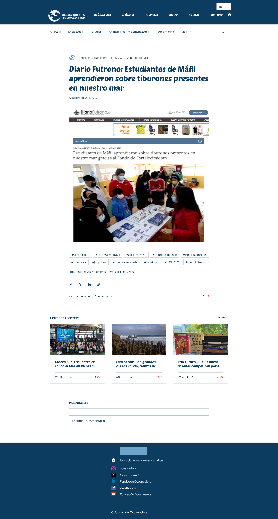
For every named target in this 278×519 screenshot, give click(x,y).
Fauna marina (165, 31)
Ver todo (222, 317)
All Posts (55, 31)
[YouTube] (113, 494)
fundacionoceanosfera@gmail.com (142, 460)
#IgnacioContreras (195, 254)
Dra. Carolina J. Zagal (122, 271)
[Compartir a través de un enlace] (98, 284)
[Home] (229, 15)
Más (184, 31)
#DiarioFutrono (195, 262)
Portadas (96, 31)
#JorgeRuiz (99, 262)
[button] (223, 31)
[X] (113, 475)
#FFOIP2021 (172, 262)
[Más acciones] (206, 57)
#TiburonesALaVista (125, 262)
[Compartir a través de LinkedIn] (89, 284)
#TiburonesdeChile (165, 254)
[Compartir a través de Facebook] (71, 284)
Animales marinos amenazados (129, 31)
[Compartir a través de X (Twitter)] (80, 284)
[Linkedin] (113, 481)
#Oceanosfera (80, 254)
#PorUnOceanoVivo (108, 254)
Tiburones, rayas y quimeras (88, 271)
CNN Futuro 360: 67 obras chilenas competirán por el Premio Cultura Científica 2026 (199, 364)
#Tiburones (78, 262)
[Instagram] (113, 468)
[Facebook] (113, 488)
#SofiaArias (151, 262)
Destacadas (75, 31)
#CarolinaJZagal (136, 254)
